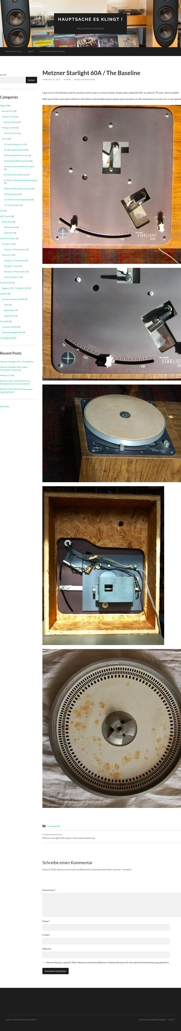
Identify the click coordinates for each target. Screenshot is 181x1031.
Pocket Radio (6, 282)
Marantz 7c (7, 255)
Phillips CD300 (9, 127)
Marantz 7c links (11, 266)
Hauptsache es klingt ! (90, 19)
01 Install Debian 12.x (14, 144)
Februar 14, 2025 (51, 79)
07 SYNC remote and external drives (20, 180)
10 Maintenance (11, 194)
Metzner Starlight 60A (12, 332)
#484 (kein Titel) (14, 51)
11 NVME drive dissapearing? (17, 199)
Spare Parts (9, 315)
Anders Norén (158, 1020)
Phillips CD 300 (7, 375)
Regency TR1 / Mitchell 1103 (15, 288)
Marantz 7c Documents (14, 260)
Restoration (9, 310)
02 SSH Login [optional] (14, 149)
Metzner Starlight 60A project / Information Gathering (68, 836)
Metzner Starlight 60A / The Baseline (16, 361)
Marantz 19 (7, 244)
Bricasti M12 (8, 111)
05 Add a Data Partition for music (19, 166)
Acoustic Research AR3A (13, 299)
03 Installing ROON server (16, 155)
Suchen (3, 74)
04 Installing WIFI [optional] (17, 161)
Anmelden (4, 406)
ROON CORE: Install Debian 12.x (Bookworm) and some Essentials (15, 382)
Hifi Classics (5, 216)
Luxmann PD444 (9, 327)
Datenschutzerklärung (52, 51)
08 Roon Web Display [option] (18, 188)
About (31, 51)
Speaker (3, 293)
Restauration (10, 227)
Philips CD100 (8, 116)
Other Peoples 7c (12, 277)
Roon (4, 138)
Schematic (8, 232)
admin (67, 79)
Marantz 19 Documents (15, 249)
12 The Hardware (12, 205)
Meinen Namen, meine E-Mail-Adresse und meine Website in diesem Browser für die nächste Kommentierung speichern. (107, 962)
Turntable (4, 321)
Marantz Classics (8, 238)
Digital (3, 105)
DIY (2, 210)
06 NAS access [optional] (15, 174)
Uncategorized (53, 826)
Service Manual (11, 122)
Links (6, 304)
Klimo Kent (7, 221)
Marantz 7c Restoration (15, 271)
